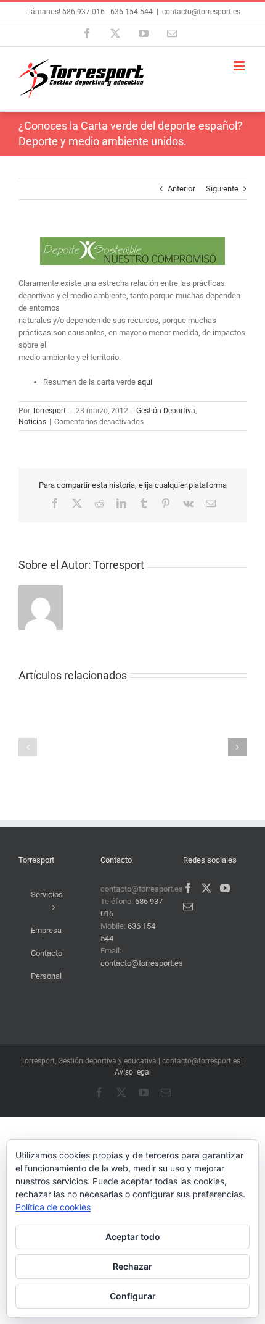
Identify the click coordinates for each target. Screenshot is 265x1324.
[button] (27, 747)
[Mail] (188, 906)
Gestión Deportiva (165, 410)
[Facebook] (188, 888)
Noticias (32, 421)
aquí (144, 382)
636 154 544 (131, 11)
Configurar (133, 1296)
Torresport (49, 410)
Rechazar (132, 1266)
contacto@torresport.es (201, 11)
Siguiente (222, 188)
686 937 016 (82, 11)
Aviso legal (133, 1072)
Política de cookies (53, 1207)
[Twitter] (206, 888)
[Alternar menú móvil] (240, 65)
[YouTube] (225, 888)
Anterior (181, 188)
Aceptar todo (132, 1236)
